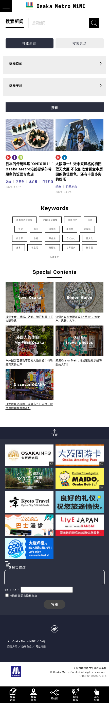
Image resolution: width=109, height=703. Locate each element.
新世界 (19, 238)
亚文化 (89, 238)
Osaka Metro (50, 220)
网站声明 (12, 646)
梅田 (36, 229)
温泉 (21, 229)
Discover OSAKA (29, 384)
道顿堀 (52, 229)
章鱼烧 (52, 238)
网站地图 (41, 646)
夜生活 (34, 247)
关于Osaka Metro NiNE (21, 641)
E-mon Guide (79, 297)
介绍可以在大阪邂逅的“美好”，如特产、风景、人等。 (78, 318)
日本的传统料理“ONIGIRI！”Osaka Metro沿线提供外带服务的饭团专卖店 (29, 169)
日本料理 (47, 181)
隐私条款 (27, 646)
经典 (58, 186)
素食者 (33, 181)
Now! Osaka (29, 297)
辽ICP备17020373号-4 (93, 676)
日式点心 (71, 238)
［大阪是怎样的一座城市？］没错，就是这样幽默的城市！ (29, 406)
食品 (8, 181)
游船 (36, 238)
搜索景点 (79, 43)
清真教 (20, 181)
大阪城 (87, 229)
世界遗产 (71, 247)
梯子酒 (89, 247)
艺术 (18, 247)
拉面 (90, 220)
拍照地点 (71, 186)
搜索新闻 (29, 43)
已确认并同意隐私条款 (23, 596)
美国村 (69, 229)
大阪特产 (72, 220)
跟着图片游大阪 (24, 220)
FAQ (42, 641)
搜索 (54, 108)
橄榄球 (52, 247)
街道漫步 (54, 257)
